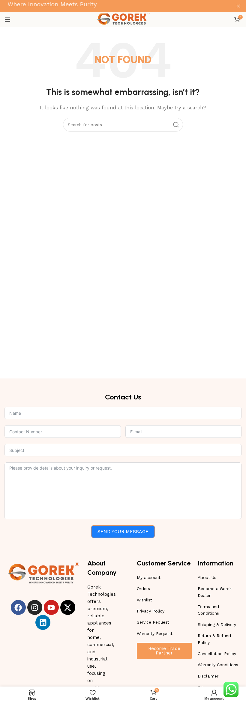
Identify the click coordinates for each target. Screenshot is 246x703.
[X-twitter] (67, 607)
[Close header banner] (238, 6)
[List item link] (164, 577)
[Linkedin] (42, 622)
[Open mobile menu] (8, 19)
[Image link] (42, 573)
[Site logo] (123, 19)
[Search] (176, 125)
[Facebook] (18, 607)
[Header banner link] (114, 6)
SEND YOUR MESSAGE (123, 531)
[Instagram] (34, 607)
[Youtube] (51, 607)
